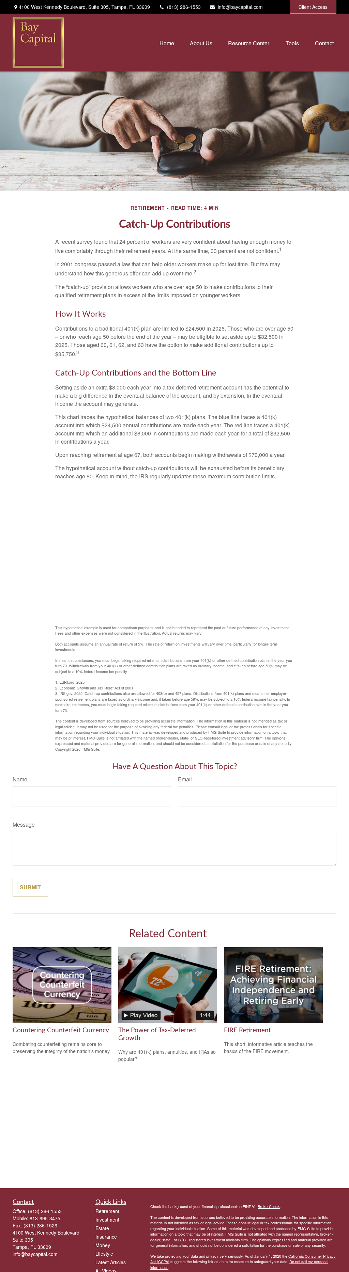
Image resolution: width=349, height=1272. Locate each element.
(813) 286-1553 (184, 6)
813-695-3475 (45, 1218)
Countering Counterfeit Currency (61, 1030)
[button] (167, 42)
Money (102, 1245)
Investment (107, 1219)
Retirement (107, 1211)
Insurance (106, 1236)
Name (20, 779)
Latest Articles (110, 1262)
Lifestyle (104, 1253)
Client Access (313, 6)
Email (185, 779)
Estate (102, 1228)
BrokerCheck (269, 1206)
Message (24, 824)
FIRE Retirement (247, 1030)
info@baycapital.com (240, 6)
